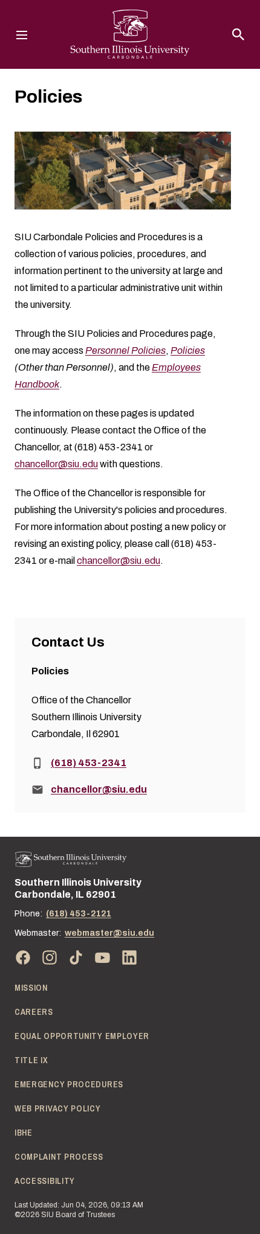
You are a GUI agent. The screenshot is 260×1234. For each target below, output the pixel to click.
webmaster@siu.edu (109, 933)
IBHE (24, 1132)
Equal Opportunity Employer (82, 1036)
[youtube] (102, 957)
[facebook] (23, 957)
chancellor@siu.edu (56, 464)
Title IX (31, 1060)
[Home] (71, 859)
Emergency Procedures (69, 1084)
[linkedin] (129, 957)
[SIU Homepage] (130, 34)
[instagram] (49, 957)
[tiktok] (76, 957)
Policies (188, 350)
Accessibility (45, 1180)
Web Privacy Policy (58, 1108)
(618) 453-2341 (88, 763)
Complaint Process (59, 1156)
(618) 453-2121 (78, 913)
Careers (34, 1011)
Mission (31, 987)
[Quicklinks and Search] (238, 34)
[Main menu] (22, 34)
